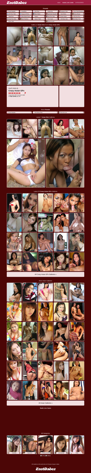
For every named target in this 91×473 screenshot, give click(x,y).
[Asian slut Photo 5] (14, 55)
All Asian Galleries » (45, 403)
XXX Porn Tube (12, 13)
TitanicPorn (11, 16)
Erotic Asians (64, 16)
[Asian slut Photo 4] (76, 36)
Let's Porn (37, 11)
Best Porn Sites (51, 16)
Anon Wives (63, 13)
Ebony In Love (51, 21)
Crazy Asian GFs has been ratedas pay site (16, 92)
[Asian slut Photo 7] (45, 55)
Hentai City (50, 11)
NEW (58, 2)
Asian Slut (41, 25)
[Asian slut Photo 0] (14, 36)
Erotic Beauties (11, 11)
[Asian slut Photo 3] (61, 36)
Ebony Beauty (77, 13)
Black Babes (37, 13)
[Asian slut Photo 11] (29, 75)
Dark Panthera (24, 18)
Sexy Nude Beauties (78, 11)
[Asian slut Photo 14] (76, 75)
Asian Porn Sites (12, 18)
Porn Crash (50, 18)
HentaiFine (23, 11)
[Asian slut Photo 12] (45, 75)
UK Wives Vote (64, 18)
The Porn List (64, 112)
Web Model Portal (25, 16)
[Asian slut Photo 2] (45, 36)
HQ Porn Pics (77, 16)
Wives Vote (11, 21)
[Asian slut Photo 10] (14, 75)
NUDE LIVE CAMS (67, 2)
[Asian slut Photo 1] (29, 36)
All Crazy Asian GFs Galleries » (45, 274)
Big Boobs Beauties (52, 13)
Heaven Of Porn (25, 13)
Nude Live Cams (45, 408)
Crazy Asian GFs (54, 25)
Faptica (36, 16)
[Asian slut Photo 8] (61, 55)
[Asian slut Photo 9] (76, 55)
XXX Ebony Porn (38, 112)
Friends (45, 8)
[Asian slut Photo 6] (29, 55)
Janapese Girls (64, 11)
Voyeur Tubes (38, 18)
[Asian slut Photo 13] (61, 75)
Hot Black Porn (77, 18)
